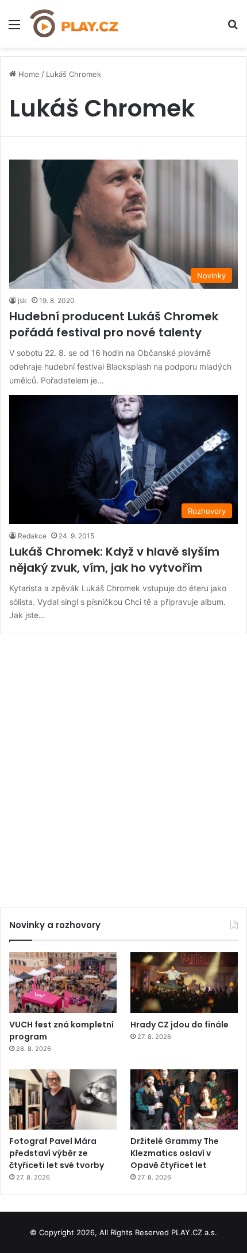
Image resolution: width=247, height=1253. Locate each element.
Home (28, 74)
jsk (22, 300)
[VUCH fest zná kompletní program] (63, 982)
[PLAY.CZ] (75, 24)
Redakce (32, 536)
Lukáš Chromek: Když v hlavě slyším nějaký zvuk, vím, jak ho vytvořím (114, 560)
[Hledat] (232, 28)
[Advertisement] (123, 766)
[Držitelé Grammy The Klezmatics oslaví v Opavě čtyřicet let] (184, 1099)
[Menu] (14, 28)
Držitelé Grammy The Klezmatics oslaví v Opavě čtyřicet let (174, 1153)
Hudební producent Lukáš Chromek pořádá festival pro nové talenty (113, 324)
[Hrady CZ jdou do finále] (184, 982)
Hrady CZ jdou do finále (179, 1024)
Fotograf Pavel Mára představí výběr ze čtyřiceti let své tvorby (56, 1153)
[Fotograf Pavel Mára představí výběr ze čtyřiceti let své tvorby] (63, 1099)
